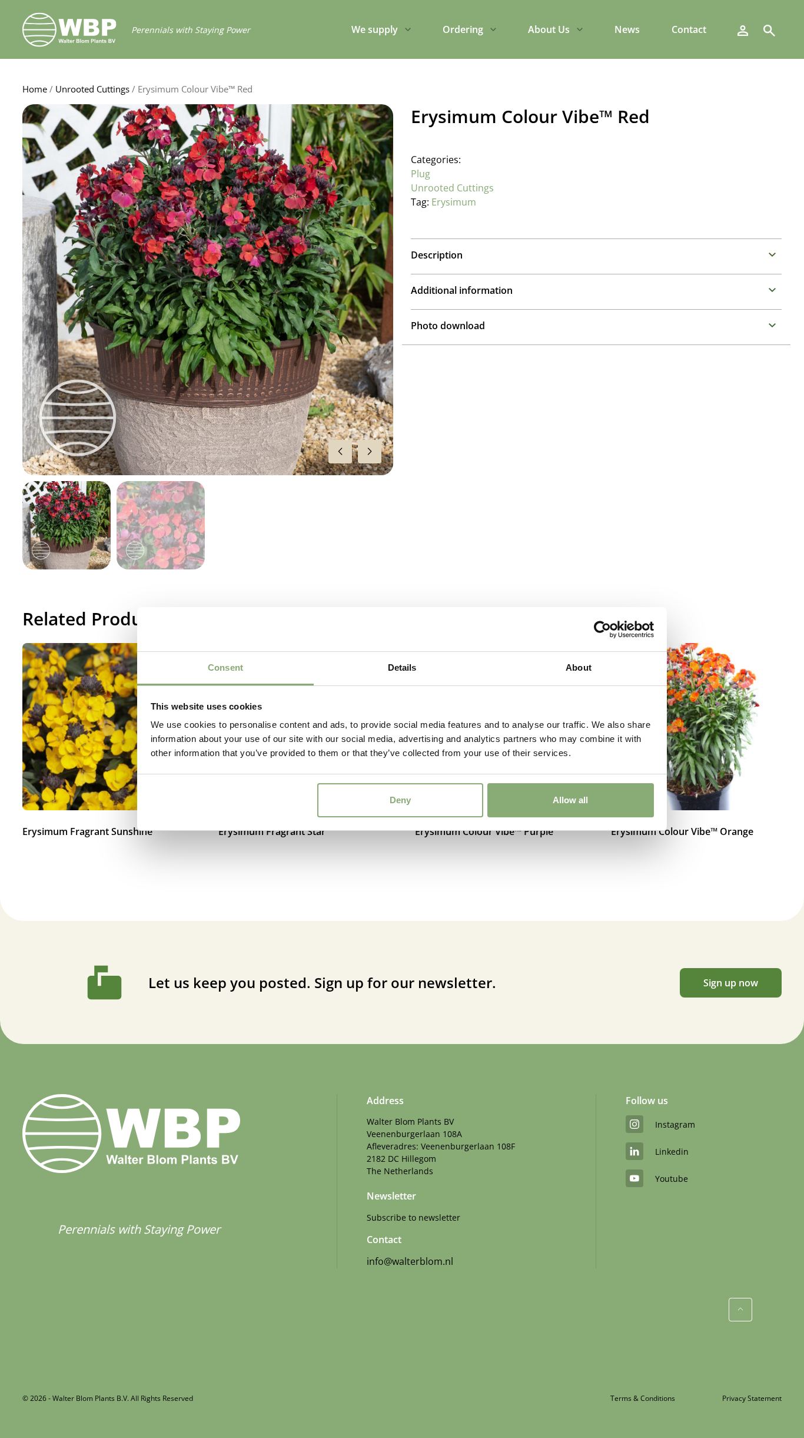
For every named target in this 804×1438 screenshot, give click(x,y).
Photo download (448, 325)
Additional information (462, 290)
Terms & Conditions (642, 1398)
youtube (671, 1178)
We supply (374, 29)
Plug (420, 173)
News (627, 29)
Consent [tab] (225, 667)
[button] (369, 451)
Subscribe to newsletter (413, 1217)
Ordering (463, 29)
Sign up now (730, 982)
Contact (689, 29)
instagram (675, 1124)
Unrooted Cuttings (92, 89)
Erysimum (453, 202)
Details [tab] (402, 667)
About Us (549, 29)
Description (437, 254)
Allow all (570, 800)
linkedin (672, 1151)
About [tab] (579, 667)
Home (34, 89)
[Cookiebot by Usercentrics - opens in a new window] (602, 629)
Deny (400, 800)
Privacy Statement (752, 1398)
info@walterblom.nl (410, 1261)
